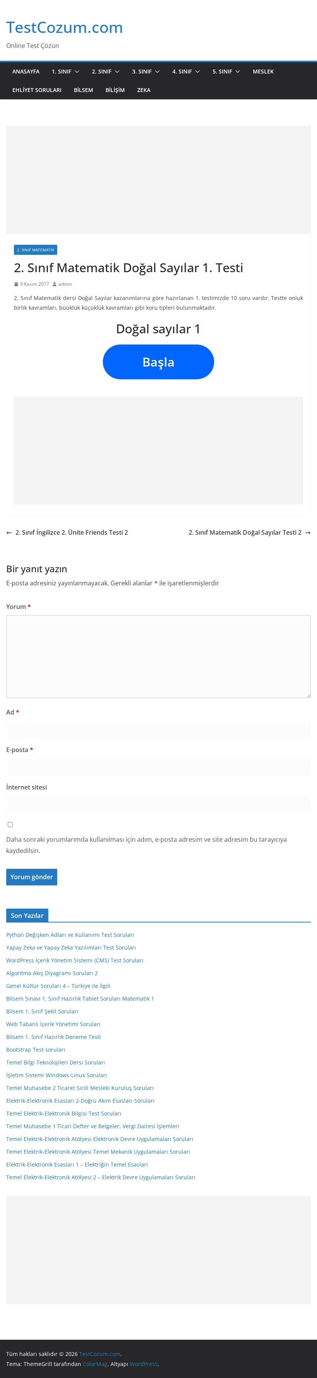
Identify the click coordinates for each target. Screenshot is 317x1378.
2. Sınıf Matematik (35, 249)
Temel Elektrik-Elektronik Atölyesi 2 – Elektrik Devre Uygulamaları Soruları (101, 1177)
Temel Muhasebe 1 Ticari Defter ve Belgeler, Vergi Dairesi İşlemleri (92, 1126)
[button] (75, 71)
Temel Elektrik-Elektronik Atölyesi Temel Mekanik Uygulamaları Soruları (98, 1151)
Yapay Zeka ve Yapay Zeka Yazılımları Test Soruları (71, 947)
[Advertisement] (158, 180)
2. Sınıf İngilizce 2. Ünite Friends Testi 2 (71, 532)
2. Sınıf (101, 71)
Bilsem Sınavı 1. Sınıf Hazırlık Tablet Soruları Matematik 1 (80, 998)
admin (65, 284)
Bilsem (83, 90)
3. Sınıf (142, 71)
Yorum (18, 606)
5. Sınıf (222, 71)
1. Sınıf (61, 71)
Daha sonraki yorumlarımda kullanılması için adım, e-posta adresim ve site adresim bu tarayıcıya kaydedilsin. (146, 845)
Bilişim (115, 90)
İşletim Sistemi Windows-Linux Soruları (56, 1075)
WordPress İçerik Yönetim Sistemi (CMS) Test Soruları (74, 960)
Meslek (263, 71)
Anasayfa (25, 71)
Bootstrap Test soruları (35, 1049)
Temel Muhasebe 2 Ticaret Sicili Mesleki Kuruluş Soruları (80, 1087)
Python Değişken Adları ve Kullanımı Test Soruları (70, 934)
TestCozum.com (64, 27)
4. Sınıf (182, 71)
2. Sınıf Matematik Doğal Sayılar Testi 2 (245, 532)
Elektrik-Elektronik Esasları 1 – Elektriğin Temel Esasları (77, 1164)
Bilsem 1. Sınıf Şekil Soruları (42, 1011)
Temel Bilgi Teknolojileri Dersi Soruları (55, 1062)
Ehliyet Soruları (36, 90)
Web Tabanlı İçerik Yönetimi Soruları (53, 1024)
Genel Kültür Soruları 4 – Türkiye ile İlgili (58, 985)
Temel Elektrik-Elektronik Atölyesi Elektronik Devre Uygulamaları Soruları (99, 1139)
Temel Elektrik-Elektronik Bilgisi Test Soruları (63, 1113)
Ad (12, 712)
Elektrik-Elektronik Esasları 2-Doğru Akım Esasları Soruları (80, 1100)
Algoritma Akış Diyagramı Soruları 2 (52, 973)
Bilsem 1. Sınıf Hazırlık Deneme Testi (53, 1036)
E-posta (19, 749)
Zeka (143, 90)
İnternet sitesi (26, 787)
